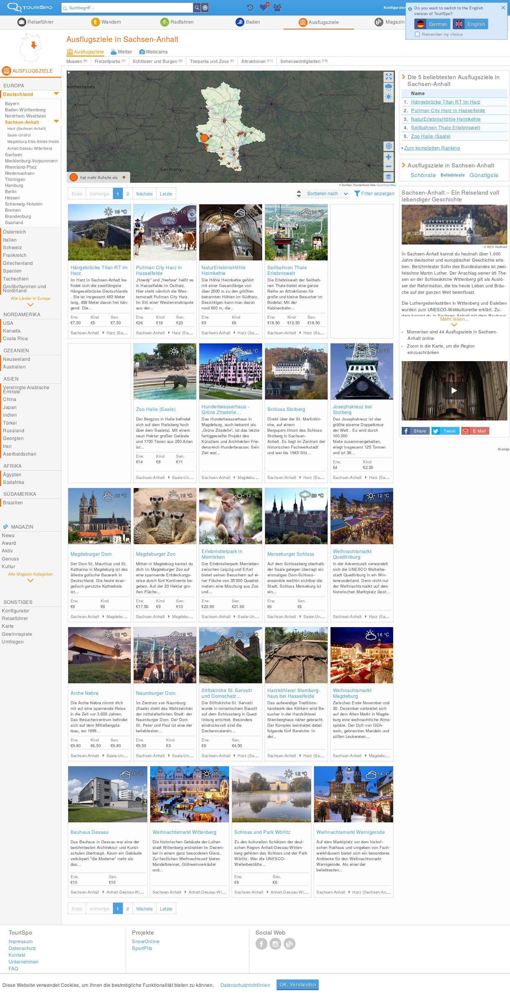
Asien (11, 378)
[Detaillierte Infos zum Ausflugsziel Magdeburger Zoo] (165, 516)
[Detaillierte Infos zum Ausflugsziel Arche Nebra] (99, 655)
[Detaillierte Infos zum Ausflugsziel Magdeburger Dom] (99, 516)
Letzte (166, 193)
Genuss (10, 558)
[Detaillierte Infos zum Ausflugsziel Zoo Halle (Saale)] (165, 371)
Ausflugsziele (323, 22)
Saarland (14, 222)
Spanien (12, 270)
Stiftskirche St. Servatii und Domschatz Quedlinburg (227, 693)
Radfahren (181, 21)
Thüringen (15, 179)
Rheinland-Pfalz (21, 167)
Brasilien (13, 502)
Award (9, 542)
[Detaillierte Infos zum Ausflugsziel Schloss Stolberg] (296, 371)
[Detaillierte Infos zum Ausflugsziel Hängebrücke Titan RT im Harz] (99, 232)
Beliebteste (453, 175)
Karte (8, 625)
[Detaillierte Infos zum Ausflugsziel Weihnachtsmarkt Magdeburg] (362, 655)
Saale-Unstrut (19, 134)
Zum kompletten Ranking (432, 147)
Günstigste (484, 175)
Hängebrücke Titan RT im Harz (99, 270)
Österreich (14, 231)
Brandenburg (18, 216)
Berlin (11, 191)
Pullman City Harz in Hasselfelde (159, 270)
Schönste (423, 175)
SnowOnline (145, 941)
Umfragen (13, 641)
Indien (10, 414)
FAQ (13, 968)
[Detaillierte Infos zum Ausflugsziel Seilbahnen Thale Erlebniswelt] (296, 232)
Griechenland (18, 263)
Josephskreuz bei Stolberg (352, 409)
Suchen (200, 8)
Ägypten (12, 474)
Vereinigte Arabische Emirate (26, 389)
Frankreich (15, 255)
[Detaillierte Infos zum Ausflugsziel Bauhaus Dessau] (107, 794)
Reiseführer (40, 21)
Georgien (13, 438)
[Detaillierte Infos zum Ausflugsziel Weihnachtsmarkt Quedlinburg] (362, 516)
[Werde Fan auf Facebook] (261, 944)
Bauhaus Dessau (90, 832)
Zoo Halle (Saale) (156, 409)
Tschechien (16, 278)
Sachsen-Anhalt (22, 122)
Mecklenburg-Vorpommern (31, 161)
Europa (14, 85)
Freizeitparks (110, 61)
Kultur (8, 566)
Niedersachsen (20, 173)
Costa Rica (15, 338)
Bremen (13, 210)
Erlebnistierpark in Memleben (222, 554)
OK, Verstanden (297, 984)
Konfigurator (15, 610)
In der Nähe (208, 7)
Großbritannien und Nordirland (24, 288)
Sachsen (13, 154)
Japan (10, 407)
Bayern (12, 103)
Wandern (110, 21)
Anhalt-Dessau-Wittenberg (30, 148)
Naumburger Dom (156, 693)
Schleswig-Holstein (24, 204)
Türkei (10, 422)
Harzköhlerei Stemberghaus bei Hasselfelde (293, 693)
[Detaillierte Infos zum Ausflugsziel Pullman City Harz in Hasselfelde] (165, 232)
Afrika (13, 465)
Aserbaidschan (19, 453)
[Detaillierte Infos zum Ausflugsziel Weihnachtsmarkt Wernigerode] (353, 794)
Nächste (144, 193)
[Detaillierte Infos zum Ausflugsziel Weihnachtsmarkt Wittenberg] (189, 794)
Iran (7, 446)
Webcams (157, 51)
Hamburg (14, 185)
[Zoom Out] (389, 166)
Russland (13, 430)
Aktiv (7, 550)
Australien (14, 366)
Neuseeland (16, 359)
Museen (76, 61)
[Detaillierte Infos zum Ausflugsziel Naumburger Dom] (165, 655)
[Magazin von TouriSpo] (289, 944)
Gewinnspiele (17, 633)
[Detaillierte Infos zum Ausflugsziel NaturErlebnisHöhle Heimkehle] (230, 232)
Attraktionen (257, 61)
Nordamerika (22, 314)
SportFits (142, 948)
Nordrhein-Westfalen (25, 116)
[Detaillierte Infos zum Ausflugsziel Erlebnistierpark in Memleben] (230, 516)
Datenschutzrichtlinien (245, 985)
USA (8, 322)
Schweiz (12, 247)
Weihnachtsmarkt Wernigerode (350, 832)
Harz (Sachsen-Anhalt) (26, 128)
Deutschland (18, 94)
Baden (252, 21)
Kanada (11, 330)
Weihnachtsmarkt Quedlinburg (352, 554)
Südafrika (13, 482)
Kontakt (17, 954)
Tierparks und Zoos (212, 61)
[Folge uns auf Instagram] (275, 944)
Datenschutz (22, 948)
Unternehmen (24, 961)
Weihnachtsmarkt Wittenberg (184, 832)
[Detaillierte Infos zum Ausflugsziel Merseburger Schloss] (296, 516)
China (9, 399)
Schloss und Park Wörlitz (262, 832)
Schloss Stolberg (286, 409)
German (438, 24)
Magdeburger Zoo (156, 554)
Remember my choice (442, 34)
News (8, 535)
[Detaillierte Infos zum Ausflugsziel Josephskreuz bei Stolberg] (362, 371)
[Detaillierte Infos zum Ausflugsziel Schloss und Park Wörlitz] (271, 794)
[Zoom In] (389, 157)
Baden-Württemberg (25, 110)
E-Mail (479, 431)
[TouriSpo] (30, 9)
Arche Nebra (85, 693)
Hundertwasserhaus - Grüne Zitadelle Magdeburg (225, 409)
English (476, 24)
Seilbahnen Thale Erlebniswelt (287, 270)
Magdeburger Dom (91, 554)
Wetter (125, 51)
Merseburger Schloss (291, 554)
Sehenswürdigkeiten (304, 61)
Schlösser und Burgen (157, 61)
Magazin (395, 21)
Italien (10, 239)
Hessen (12, 197)
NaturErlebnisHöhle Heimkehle (224, 270)
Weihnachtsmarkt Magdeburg (352, 693)
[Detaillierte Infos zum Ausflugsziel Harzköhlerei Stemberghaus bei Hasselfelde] (296, 655)
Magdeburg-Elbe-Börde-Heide (33, 141)
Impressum (21, 941)
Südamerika (20, 493)
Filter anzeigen (378, 193)
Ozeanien (16, 350)
